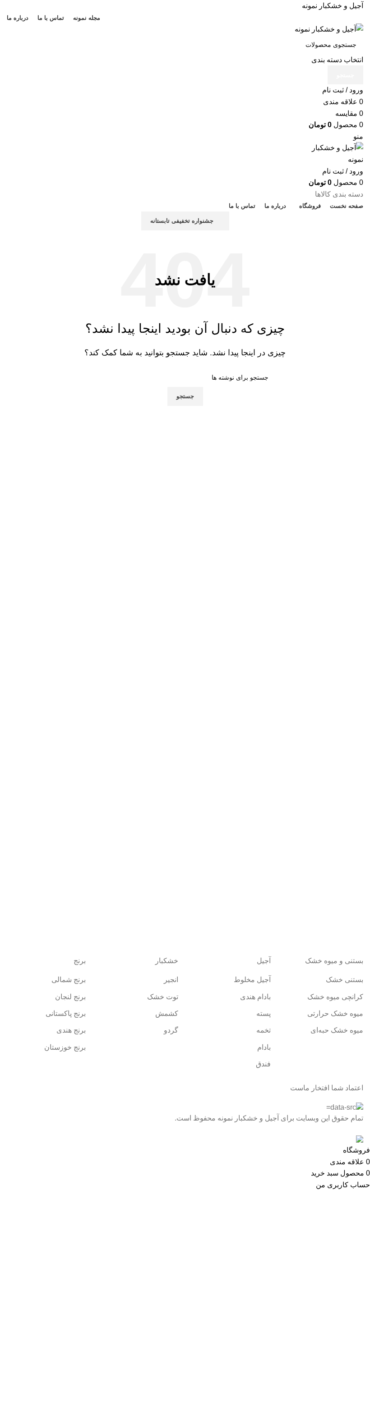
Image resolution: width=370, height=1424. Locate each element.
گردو (171, 1030)
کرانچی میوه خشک (335, 997)
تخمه (263, 1030)
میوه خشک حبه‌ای (336, 1030)
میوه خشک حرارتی (335, 1013)
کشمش (166, 1013)
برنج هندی (71, 1030)
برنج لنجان (70, 997)
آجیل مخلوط (252, 979)
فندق (263, 1064)
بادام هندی (255, 997)
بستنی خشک (344, 979)
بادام (264, 1047)
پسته (263, 1013)
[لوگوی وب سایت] (329, 28)
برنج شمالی (68, 979)
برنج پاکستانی (66, 1013)
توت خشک (162, 997)
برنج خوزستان (65, 1047)
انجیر (171, 979)
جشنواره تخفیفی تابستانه (181, 220)
